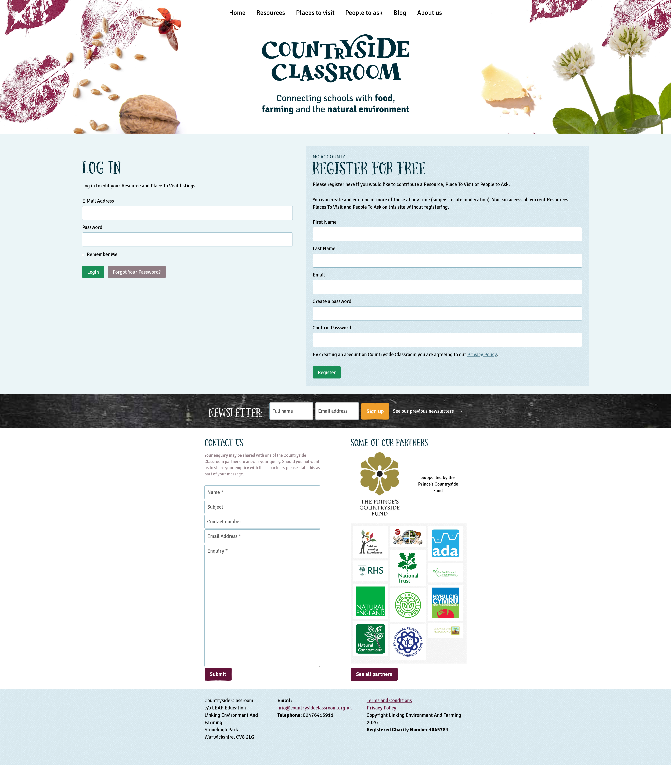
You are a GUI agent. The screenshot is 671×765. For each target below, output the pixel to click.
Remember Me (101, 254)
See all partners (374, 674)
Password (92, 227)
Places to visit (315, 13)
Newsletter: (236, 411)
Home (237, 13)
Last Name (324, 248)
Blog (400, 13)
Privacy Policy (482, 354)
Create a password (332, 301)
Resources (270, 13)
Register (327, 372)
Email (319, 275)
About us (429, 13)
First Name (325, 222)
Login (93, 272)
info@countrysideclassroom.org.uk (314, 708)
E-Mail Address (98, 201)
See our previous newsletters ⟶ (427, 411)
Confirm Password (332, 328)
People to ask (364, 13)
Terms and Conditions (389, 700)
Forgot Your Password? (137, 272)
